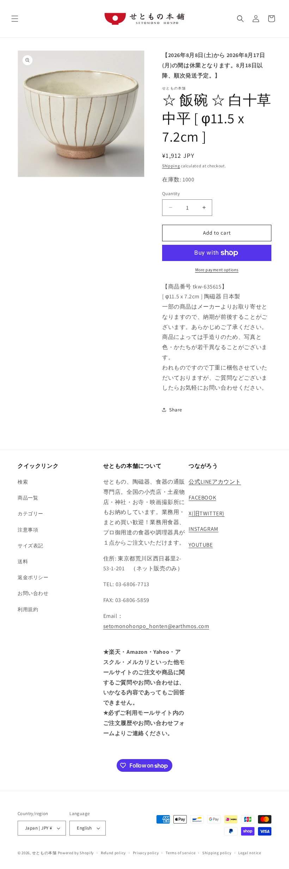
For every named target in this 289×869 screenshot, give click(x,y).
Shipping (171, 165)
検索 (23, 482)
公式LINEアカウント (215, 481)
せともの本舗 (44, 852)
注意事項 (28, 530)
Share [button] (175, 409)
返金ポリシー (33, 577)
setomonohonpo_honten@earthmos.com (156, 626)
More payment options (217, 269)
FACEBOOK (202, 497)
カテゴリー (30, 513)
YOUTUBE (201, 544)
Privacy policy (146, 852)
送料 (23, 561)
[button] (15, 18)
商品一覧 (28, 498)
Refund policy (113, 852)
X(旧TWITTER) (207, 513)
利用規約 (28, 609)
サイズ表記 (30, 545)
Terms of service (180, 852)
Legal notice (249, 852)
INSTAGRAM (203, 529)
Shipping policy (217, 852)
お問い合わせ (33, 593)
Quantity (171, 194)
